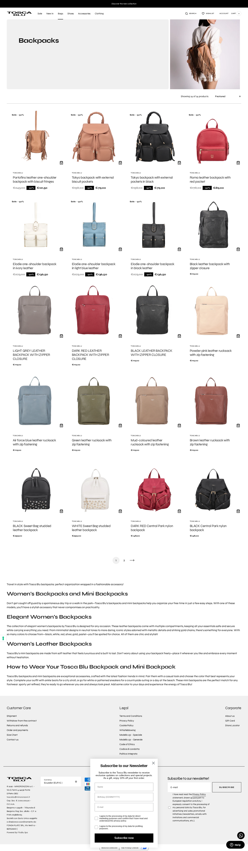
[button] (190, 13)
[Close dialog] (153, 763)
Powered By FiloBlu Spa (17, 832)
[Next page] (132, 560)
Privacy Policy (199, 794)
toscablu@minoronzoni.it (18, 797)
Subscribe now (124, 837)
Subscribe (226, 787)
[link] (35, 152)
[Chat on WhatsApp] (241, 835)
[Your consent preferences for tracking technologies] (3, 638)
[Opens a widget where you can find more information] (235, 845)
